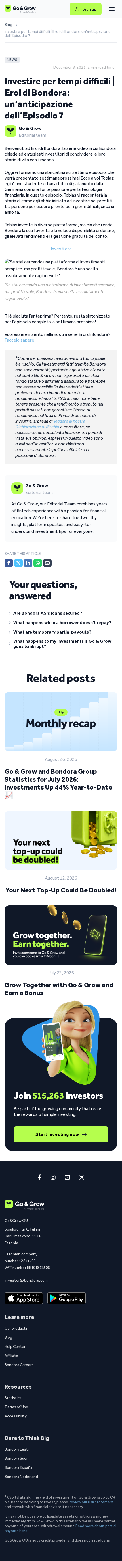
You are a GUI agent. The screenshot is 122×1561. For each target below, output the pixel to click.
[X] (18, 563)
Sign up (89, 9)
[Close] (112, 9)
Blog (8, 25)
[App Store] (24, 1298)
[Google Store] (66, 1298)
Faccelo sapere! (20, 340)
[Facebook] (9, 563)
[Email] (47, 563)
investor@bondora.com (26, 1280)
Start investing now (57, 1134)
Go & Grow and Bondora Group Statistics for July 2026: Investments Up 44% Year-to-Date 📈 (58, 783)
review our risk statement (92, 1502)
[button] (61, 614)
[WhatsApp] (37, 563)
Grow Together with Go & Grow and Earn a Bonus (59, 989)
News (12, 59)
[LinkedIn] (28, 563)
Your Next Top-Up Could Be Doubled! (61, 890)
